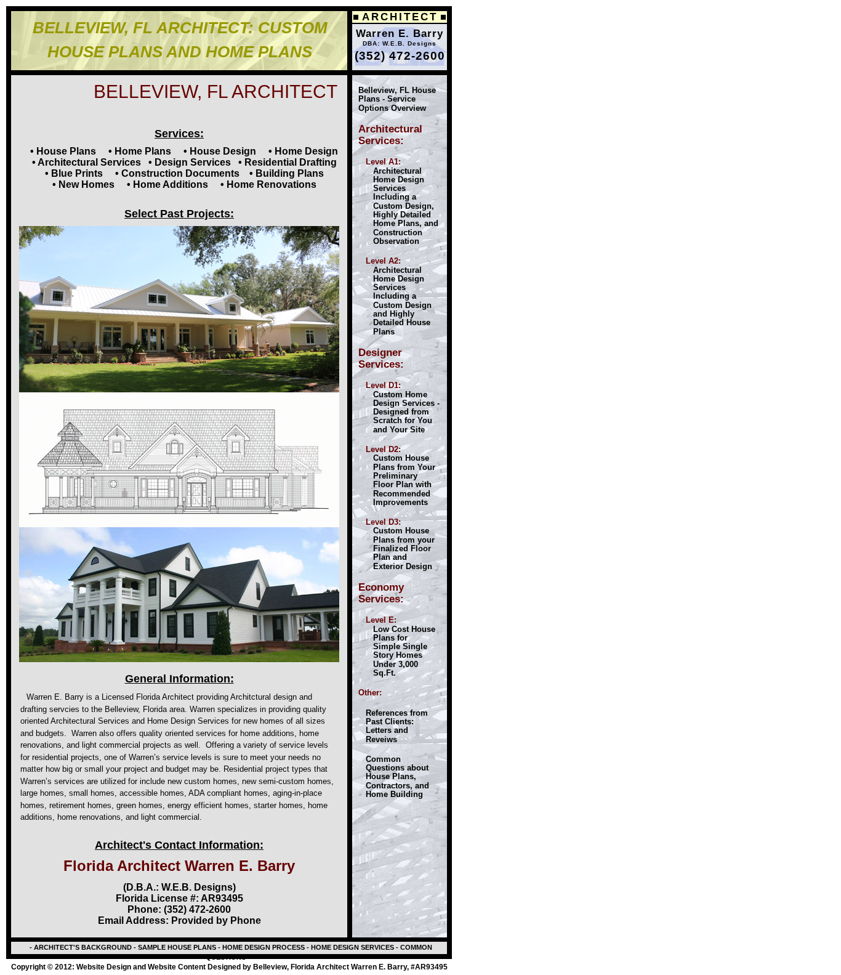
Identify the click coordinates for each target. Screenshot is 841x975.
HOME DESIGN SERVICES (351, 947)
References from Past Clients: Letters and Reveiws (393, 726)
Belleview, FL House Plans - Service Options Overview (397, 99)
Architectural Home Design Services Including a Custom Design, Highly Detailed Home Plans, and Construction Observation (398, 201)
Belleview (121, 709)
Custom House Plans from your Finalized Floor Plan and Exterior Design (396, 543)
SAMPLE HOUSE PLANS (177, 947)
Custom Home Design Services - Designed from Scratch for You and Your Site (399, 407)
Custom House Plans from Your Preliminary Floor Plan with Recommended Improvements (396, 476)
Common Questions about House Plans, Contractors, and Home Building (393, 777)
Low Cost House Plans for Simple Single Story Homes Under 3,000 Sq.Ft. (396, 651)
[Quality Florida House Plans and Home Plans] (362, 620)
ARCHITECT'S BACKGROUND (82, 947)
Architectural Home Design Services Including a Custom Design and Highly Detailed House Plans (395, 296)
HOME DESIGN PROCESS (262, 947)
